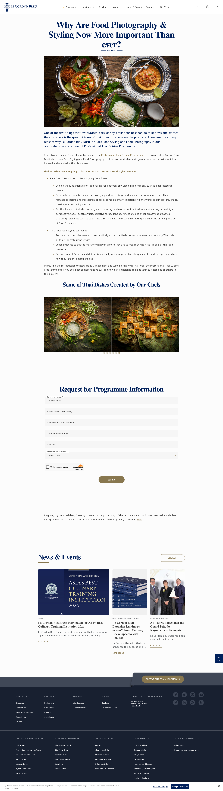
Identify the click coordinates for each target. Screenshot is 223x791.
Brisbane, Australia (102, 754)
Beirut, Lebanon (22, 773)
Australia (98, 745)
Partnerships (49, 707)
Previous (49, 329)
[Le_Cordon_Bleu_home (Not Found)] (21, 7)
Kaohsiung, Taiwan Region (144, 769)
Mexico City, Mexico (62, 759)
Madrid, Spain (21, 759)
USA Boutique (78, 703)
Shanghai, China (140, 745)
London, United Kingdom (25, 754)
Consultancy (49, 717)
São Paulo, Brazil (61, 750)
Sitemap (19, 722)
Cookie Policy (21, 717)
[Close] (219, 786)
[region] (111, 786)
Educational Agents (109, 707)
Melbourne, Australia (103, 759)
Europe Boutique (79, 707)
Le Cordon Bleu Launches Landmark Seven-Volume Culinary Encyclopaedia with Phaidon (128, 630)
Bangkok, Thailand (141, 773)
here (139, 519)
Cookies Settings (160, 786)
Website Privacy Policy (24, 712)
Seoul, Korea (139, 759)
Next (174, 329)
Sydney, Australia (101, 764)
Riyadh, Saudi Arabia (24, 769)
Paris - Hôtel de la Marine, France (28, 750)
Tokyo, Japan (139, 754)
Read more (44, 642)
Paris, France (21, 745)
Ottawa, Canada (61, 754)
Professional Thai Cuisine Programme (122, 155)
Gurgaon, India (140, 750)
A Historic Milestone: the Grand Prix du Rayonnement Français (167, 626)
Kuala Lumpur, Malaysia (143, 764)
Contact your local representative (186, 750)
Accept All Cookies (180, 786)
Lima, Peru (59, 764)
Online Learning (180, 745)
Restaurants (49, 703)
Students (105, 703)
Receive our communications (163, 679)
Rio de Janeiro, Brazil (63, 745)
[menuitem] (197, 7)
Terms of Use (21, 707)
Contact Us (20, 703)
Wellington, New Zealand (104, 769)
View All (172, 557)
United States (60, 769)
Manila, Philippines (141, 778)
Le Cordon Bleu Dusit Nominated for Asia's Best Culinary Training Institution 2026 (70, 624)
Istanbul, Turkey (22, 764)
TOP (219, 660)
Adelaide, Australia (102, 750)
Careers (47, 712)
